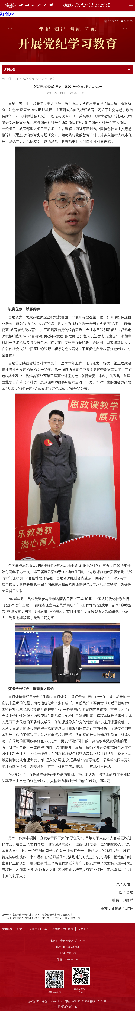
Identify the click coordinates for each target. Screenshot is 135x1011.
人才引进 (83, 929)
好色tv (7, 14)
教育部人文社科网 (62, 929)
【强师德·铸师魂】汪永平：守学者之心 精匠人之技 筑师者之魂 (46, 918)
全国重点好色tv (38, 929)
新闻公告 (29, 78)
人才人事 (42, 78)
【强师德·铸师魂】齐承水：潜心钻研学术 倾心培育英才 (42, 914)
